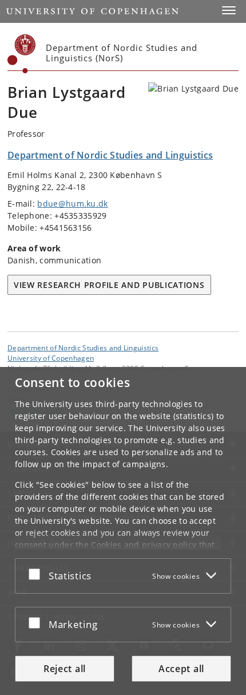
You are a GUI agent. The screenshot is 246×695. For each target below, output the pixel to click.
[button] (228, 10)
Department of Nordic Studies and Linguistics (82, 347)
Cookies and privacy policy (143, 544)
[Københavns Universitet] (21, 53)
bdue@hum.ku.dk (72, 203)
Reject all (64, 668)
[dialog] (123, 531)
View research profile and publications (109, 284)
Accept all (181, 668)
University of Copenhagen (50, 357)
